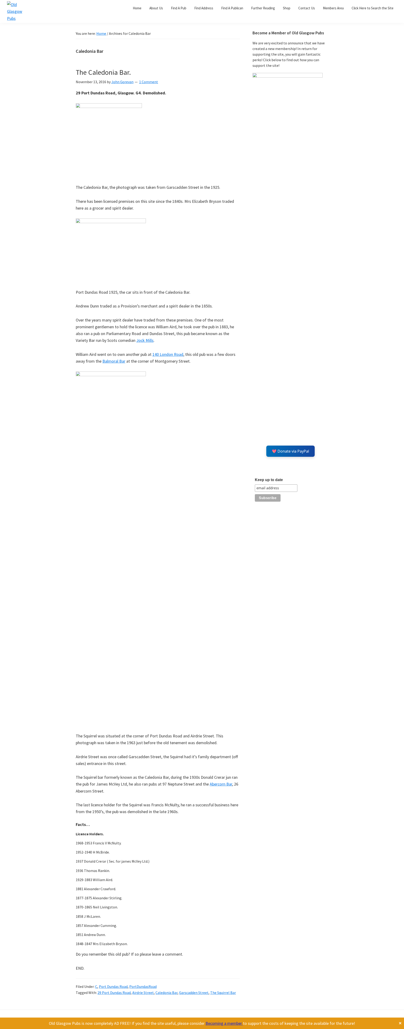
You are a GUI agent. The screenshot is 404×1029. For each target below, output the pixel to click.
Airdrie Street (143, 992)
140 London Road (167, 354)
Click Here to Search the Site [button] (372, 8)
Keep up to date (269, 480)
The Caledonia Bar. (103, 72)
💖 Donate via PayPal (290, 451)
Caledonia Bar (166, 992)
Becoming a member (224, 1023)
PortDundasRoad (143, 986)
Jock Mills (145, 340)
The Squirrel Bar (223, 992)
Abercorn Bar (221, 784)
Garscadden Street (194, 992)
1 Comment (148, 81)
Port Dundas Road (113, 986)
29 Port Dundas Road (114, 992)
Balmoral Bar (113, 361)
